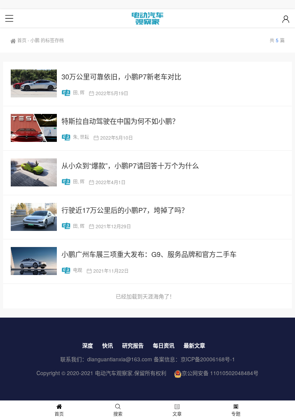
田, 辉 (79, 92)
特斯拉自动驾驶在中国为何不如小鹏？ (120, 121)
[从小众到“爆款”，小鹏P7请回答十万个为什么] (34, 172)
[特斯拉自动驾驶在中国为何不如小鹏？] (34, 128)
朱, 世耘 (81, 136)
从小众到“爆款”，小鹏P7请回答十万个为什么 (130, 165)
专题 (235, 413)
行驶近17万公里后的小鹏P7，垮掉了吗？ (124, 210)
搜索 (118, 413)
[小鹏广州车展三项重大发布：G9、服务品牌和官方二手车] (34, 261)
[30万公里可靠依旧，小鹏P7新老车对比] (34, 83)
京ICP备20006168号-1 (208, 359)
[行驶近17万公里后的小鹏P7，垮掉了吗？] (34, 217)
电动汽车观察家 (114, 373)
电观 (77, 270)
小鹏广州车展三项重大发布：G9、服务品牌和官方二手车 (149, 254)
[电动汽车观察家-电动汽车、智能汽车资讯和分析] (147, 18)
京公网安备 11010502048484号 (220, 373)
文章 (177, 413)
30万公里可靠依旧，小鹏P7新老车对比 (121, 76)
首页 (22, 40)
